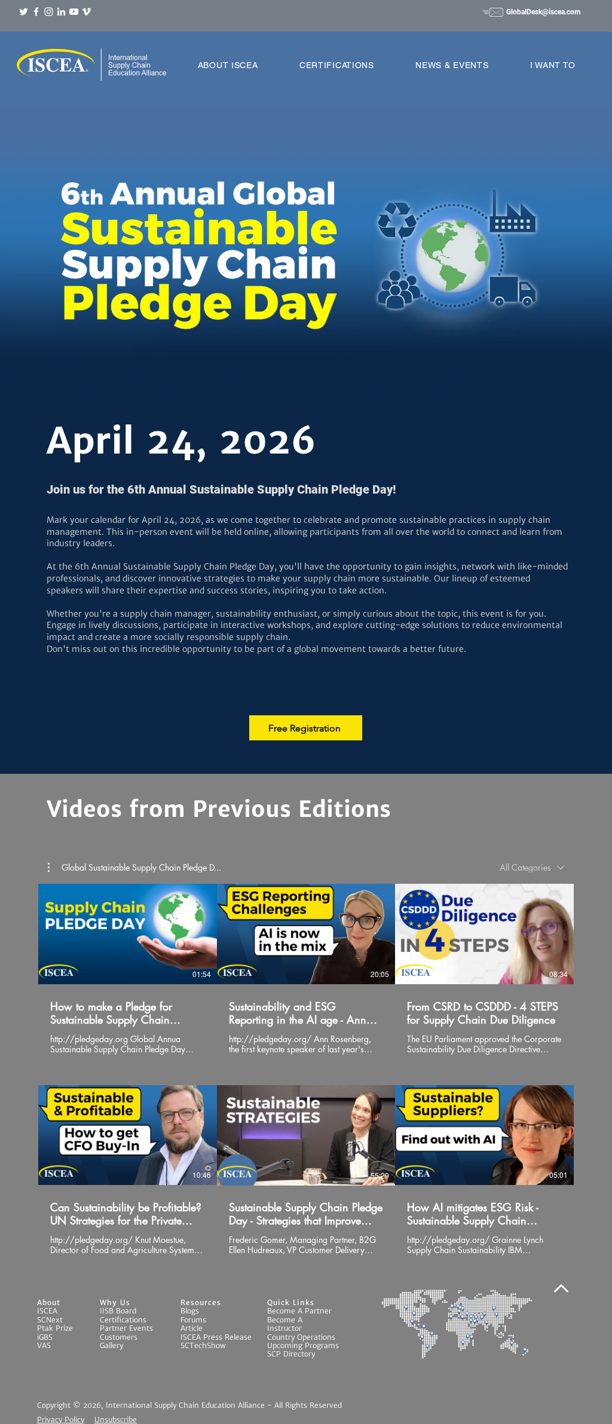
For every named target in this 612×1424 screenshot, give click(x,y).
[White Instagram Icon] (48, 11)
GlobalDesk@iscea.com (543, 12)
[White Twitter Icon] (23, 11)
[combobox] (532, 867)
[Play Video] (127, 934)
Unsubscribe (115, 1419)
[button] (227, 65)
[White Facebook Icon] (36, 11)
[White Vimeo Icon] (86, 11)
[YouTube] (73, 11)
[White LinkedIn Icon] (61, 11)
